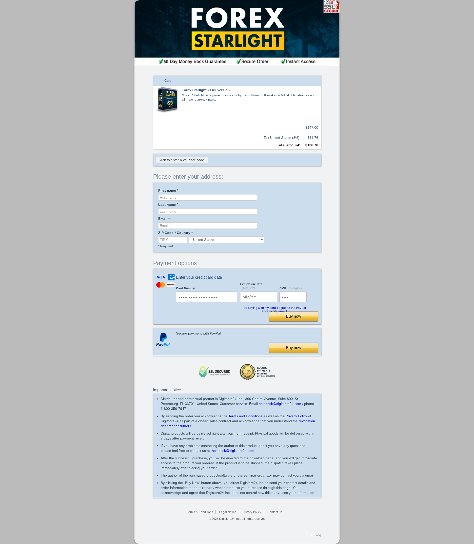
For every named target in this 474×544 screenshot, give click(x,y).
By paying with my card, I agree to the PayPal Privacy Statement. (274, 309)
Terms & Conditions (200, 512)
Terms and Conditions (245, 416)
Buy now (293, 316)
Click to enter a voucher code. (181, 160)
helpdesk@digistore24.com (280, 404)
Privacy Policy (296, 416)
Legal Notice (227, 512)
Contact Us (274, 512)
